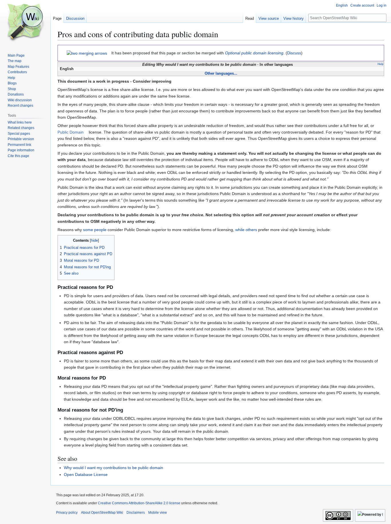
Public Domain (71, 132)
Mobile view (157, 513)
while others (246, 229)
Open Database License (86, 474)
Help (381, 64)
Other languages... (221, 73)
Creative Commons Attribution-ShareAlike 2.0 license (139, 503)
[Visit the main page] (25, 23)
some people (94, 229)
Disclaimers (136, 513)
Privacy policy (67, 513)
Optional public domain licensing (254, 53)
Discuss (294, 53)
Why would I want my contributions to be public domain (113, 467)
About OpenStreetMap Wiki (102, 513)
